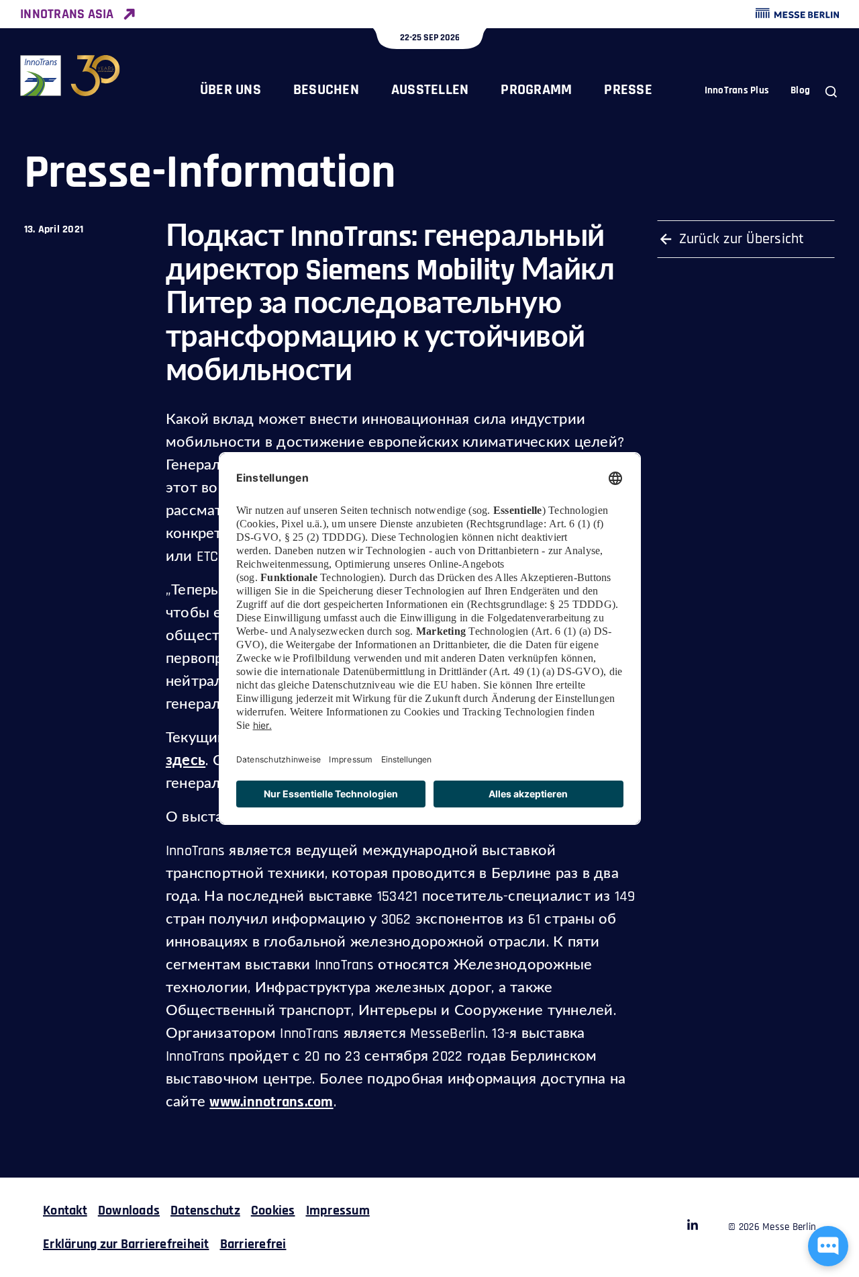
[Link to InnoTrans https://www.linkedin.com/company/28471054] (693, 1227)
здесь (185, 761)
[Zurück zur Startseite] (70, 75)
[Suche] (831, 91)
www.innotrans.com (271, 1102)
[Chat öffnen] (828, 1246)
